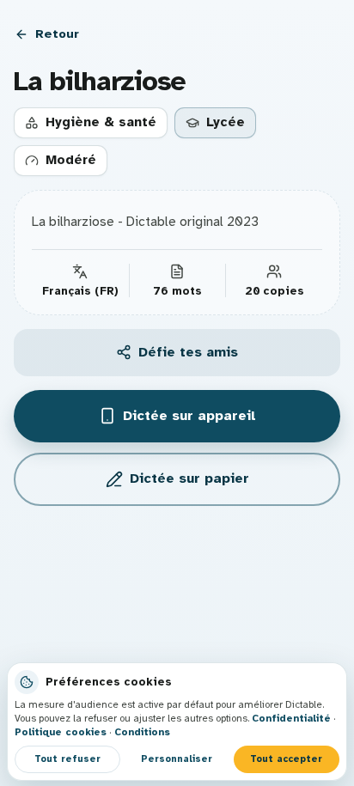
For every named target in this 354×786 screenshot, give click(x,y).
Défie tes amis (188, 352)
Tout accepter (286, 759)
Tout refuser (67, 759)
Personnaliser (176, 759)
